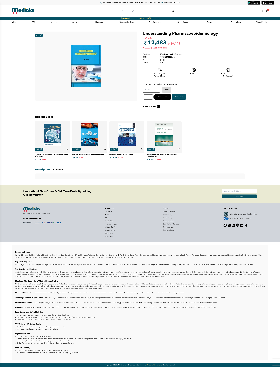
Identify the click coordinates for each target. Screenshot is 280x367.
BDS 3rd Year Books (115, 265)
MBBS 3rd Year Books (54, 265)
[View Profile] (263, 11)
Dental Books (221, 265)
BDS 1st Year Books (86, 265)
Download (125, 18)
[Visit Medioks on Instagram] (233, 225)
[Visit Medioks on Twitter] (229, 225)
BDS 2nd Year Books (100, 265)
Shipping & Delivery (169, 221)
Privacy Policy (167, 215)
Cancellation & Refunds (171, 224)
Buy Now (179, 97)
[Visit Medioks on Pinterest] (237, 225)
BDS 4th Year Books (130, 265)
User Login (109, 233)
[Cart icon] (67, 149)
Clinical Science (197, 265)
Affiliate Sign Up (110, 227)
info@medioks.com (172, 3)
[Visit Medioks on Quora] (246, 225)
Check (166, 90)
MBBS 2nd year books (38, 265)
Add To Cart (162, 97)
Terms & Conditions (169, 212)
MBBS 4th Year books (70, 265)
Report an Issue (168, 227)
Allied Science (232, 265)
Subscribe (239, 196)
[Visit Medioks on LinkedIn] (241, 225)
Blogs (107, 218)
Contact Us (109, 221)
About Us (108, 212)
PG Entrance (142, 265)
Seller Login (109, 236)
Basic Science (186, 265)
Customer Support (111, 224)
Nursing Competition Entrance (159, 265)
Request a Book (168, 230)
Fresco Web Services (154, 365)
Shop (107, 215)
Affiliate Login (110, 230)
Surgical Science (210, 265)
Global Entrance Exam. (246, 265)
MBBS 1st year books (22, 265)
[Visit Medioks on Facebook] (225, 225)
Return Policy (167, 218)
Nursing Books (175, 265)
